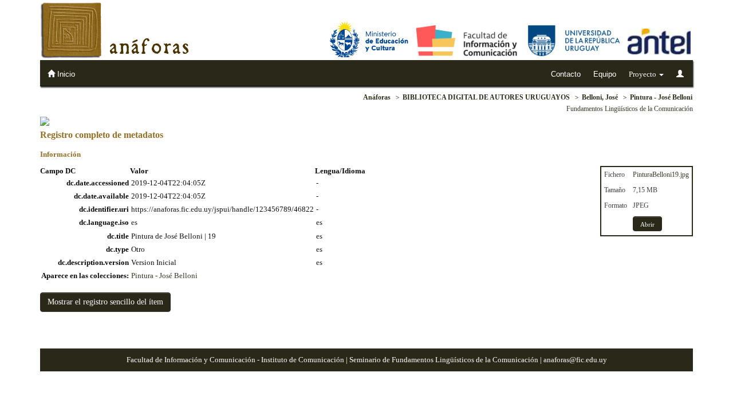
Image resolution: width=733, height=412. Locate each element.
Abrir (647, 224)
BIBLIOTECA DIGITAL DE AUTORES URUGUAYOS (486, 97)
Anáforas (377, 97)
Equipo (604, 74)
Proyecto (643, 74)
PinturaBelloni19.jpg (661, 175)
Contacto (566, 74)
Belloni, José (600, 97)
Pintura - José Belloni (661, 97)
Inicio (65, 74)
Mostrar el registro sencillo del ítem (105, 302)
